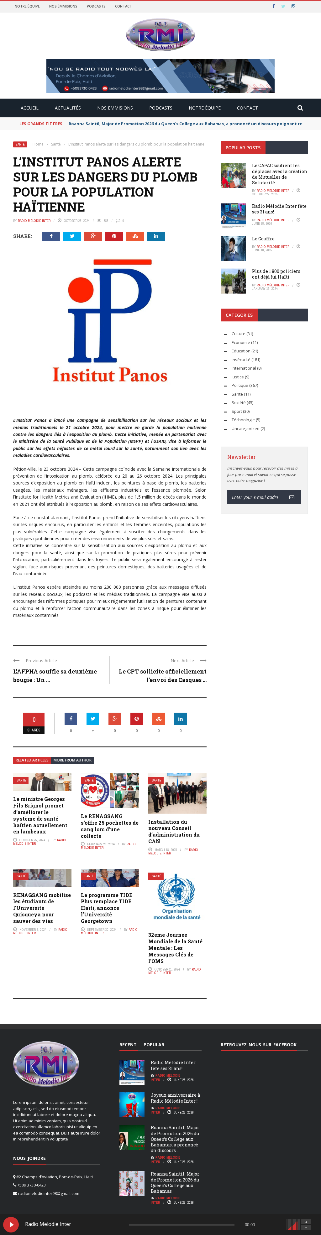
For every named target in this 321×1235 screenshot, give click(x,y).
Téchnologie (243, 420)
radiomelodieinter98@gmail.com (48, 1193)
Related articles (32, 760)
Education (241, 351)
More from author (73, 760)
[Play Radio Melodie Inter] (11, 1224)
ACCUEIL (30, 108)
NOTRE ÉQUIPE (205, 108)
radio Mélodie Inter (34, 220)
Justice (238, 377)
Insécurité (241, 359)
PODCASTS (160, 108)
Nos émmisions (63, 6)
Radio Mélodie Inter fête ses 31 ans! (279, 209)
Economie (241, 342)
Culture (238, 333)
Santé (20, 144)
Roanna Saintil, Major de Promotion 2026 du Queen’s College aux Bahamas (175, 1182)
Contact (123, 6)
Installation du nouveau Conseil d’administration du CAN (174, 831)
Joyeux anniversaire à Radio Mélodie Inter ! (175, 1098)
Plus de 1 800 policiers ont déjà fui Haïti (276, 274)
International (244, 368)
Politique (240, 385)
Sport (237, 411)
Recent (128, 1045)
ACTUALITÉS (68, 108)
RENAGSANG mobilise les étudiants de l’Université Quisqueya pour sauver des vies (42, 908)
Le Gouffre (263, 239)
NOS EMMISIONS (115, 108)
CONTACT (247, 108)
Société (239, 402)
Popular (154, 1045)
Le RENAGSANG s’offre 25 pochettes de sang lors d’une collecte (110, 826)
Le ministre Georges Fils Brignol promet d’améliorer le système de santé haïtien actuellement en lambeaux (40, 815)
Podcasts (96, 6)
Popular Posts (243, 148)
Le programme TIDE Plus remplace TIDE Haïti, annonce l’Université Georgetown (106, 908)
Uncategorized (246, 428)
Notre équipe (27, 6)
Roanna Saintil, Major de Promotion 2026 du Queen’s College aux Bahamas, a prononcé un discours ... (175, 1139)
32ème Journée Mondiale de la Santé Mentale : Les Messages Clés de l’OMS (175, 947)
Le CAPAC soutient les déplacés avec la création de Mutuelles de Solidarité (279, 174)
